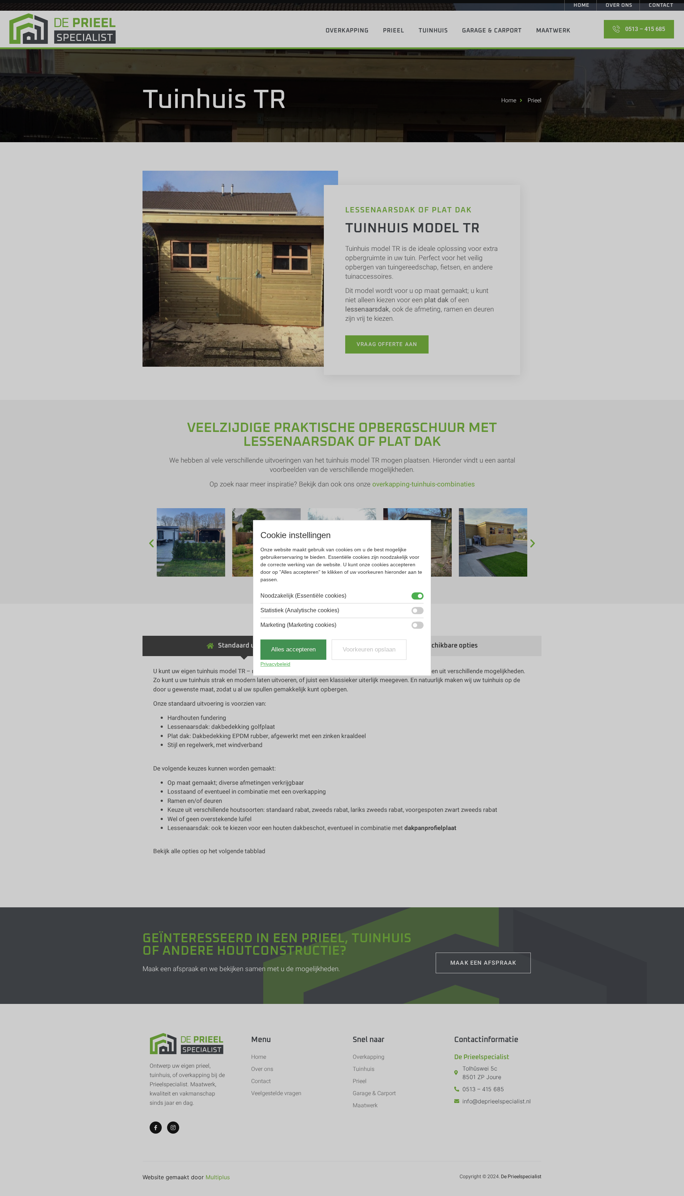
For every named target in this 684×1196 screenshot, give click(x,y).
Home (581, 5)
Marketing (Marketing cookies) (298, 625)
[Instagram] (173, 1128)
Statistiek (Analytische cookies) (299, 610)
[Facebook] (156, 1128)
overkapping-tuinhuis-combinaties (423, 484)
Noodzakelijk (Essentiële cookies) (303, 596)
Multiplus (218, 1177)
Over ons (619, 5)
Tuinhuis (433, 30)
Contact (661, 5)
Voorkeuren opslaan (369, 649)
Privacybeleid (275, 664)
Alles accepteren (293, 649)
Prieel (393, 30)
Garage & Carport (492, 30)
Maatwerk (553, 30)
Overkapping (347, 30)
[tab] (244, 646)
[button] (151, 543)
